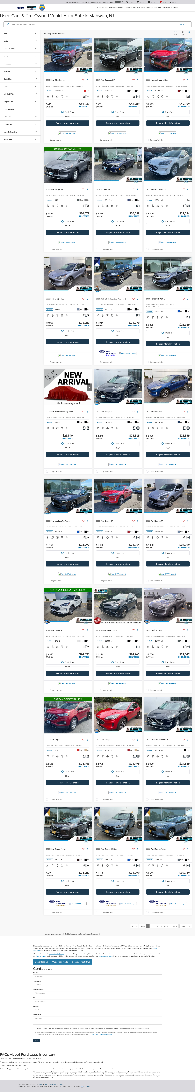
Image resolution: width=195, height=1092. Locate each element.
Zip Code (36, 1006)
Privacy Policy (94, 1034)
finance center (41, 956)
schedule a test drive (56, 954)
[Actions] (87, 80)
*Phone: (35, 998)
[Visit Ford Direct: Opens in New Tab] (85, 1086)
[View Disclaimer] (67, 96)
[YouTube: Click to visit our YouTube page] (119, 2)
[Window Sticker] (87, 96)
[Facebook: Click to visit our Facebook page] (116, 2)
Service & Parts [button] (139, 8)
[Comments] (84, 96)
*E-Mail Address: (38, 989)
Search (182, 24)
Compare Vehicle (56, 140)
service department (106, 956)
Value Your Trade (60, 962)
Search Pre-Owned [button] (116, 8)
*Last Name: (37, 981)
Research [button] (166, 8)
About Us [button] (157, 8)
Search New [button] (103, 8)
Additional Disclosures (56, 1084)
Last (174, 926)
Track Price (69, 112)
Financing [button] (128, 8)
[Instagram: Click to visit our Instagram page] (122, 2)
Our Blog (174, 8)
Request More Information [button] (68, 123)
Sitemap (40, 1084)
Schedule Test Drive (81, 962)
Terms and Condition (105, 1034)
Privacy (46, 1084)
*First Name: (37, 973)
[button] (89, 56)
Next (166, 926)
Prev (142, 926)
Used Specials (41, 962)
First (135, 926)
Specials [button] (149, 8)
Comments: (37, 1014)
